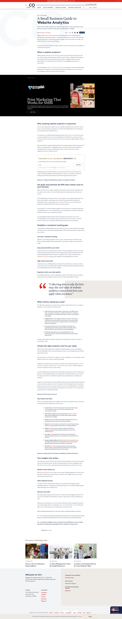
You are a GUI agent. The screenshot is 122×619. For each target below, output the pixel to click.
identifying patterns (46, 472)
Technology (44, 15)
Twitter (43, 596)
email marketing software (63, 365)
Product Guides (60, 7)
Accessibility (68, 612)
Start (28, 7)
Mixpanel (51, 424)
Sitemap (79, 612)
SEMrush (75, 419)
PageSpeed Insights (66, 440)
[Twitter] (72, 32)
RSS (84, 612)
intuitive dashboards (49, 359)
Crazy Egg (52, 434)
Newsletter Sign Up (70, 583)
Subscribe (78, 164)
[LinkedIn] (74, 32)
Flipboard (43, 601)
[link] (83, 7)
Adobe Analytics (73, 413)
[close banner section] (119, 1)
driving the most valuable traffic (73, 135)
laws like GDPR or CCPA (70, 388)
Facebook (43, 599)
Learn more (33, 112)
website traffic (60, 409)
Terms (74, 612)
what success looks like (60, 202)
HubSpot (51, 428)
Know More (79, 616)
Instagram (44, 592)
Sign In (90, 7)
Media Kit (67, 590)
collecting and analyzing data (60, 55)
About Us (57, 612)
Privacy (62, 612)
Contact (51, 612)
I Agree (90, 616)
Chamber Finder (69, 577)
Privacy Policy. (53, 167)
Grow (39, 7)
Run (33, 7)
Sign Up (95, 7)
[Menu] (25, 5)
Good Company (48, 7)
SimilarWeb (53, 446)
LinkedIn (43, 594)
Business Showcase (74, 7)
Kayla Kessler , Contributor (45, 32)
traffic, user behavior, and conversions (56, 67)
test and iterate (54, 503)
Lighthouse (75, 440)
